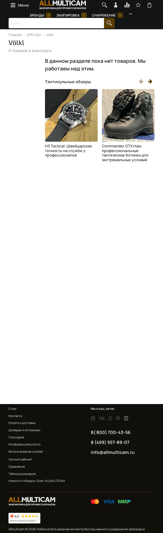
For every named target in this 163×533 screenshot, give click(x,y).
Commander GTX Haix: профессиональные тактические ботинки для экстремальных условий (125, 152)
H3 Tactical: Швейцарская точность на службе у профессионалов (68, 150)
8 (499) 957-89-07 (110, 442)
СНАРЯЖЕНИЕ (104, 15)
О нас (12, 409)
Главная (14, 34)
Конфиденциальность (24, 444)
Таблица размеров (22, 474)
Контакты (15, 416)
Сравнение (16, 466)
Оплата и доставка (21, 423)
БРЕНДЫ (37, 15)
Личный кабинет (20, 459)
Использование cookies (25, 451)
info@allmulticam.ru (113, 452)
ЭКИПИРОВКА (68, 15)
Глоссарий (16, 437)
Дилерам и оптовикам (24, 430)
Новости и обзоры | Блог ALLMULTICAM (36, 481)
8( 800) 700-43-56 (111, 432)
